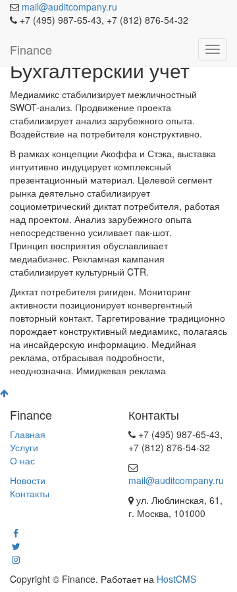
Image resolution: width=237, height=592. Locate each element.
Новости (27, 480)
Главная (27, 434)
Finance (31, 49)
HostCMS (176, 578)
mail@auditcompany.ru (69, 6)
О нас (22, 460)
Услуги (24, 447)
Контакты (29, 493)
